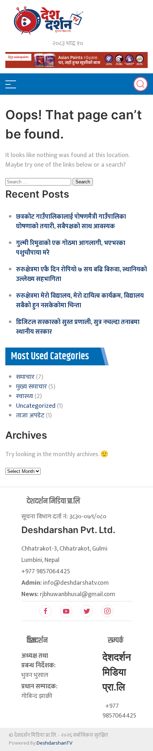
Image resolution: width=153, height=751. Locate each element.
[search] (140, 84)
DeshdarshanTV (55, 743)
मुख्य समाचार (31, 386)
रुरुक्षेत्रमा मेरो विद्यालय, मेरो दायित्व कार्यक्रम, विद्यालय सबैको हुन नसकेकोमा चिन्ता (80, 301)
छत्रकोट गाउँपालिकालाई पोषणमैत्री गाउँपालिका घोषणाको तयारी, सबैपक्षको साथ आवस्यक (71, 222)
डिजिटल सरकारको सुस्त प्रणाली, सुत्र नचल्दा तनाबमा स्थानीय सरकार (77, 327)
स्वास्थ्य (24, 396)
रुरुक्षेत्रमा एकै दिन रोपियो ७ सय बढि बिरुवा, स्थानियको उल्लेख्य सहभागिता (81, 274)
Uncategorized (36, 406)
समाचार (25, 377)
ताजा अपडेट (30, 415)
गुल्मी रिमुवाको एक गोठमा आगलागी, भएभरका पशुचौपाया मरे (70, 248)
